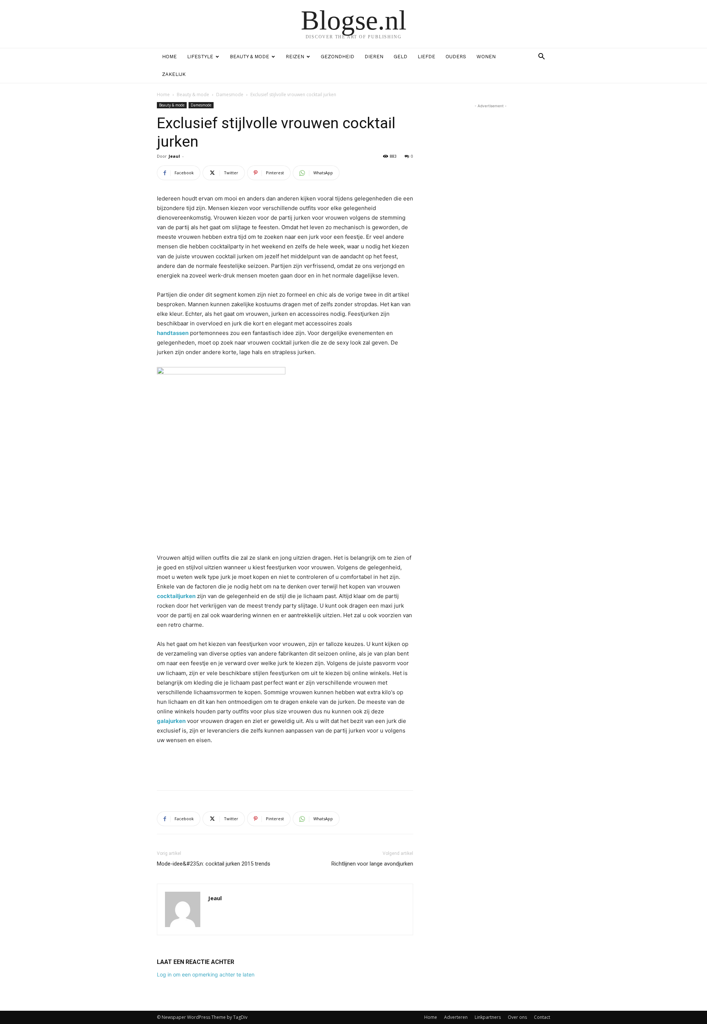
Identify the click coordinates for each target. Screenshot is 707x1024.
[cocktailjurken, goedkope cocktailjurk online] (285, 455)
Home (169, 56)
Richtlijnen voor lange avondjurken (372, 863)
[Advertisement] (285, 766)
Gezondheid (337, 56)
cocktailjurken (176, 596)
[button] (541, 57)
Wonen (486, 56)
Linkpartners (488, 1017)
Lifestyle (200, 56)
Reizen (295, 56)
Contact (542, 1017)
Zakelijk (174, 74)
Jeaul (174, 156)
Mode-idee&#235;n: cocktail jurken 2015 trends (213, 863)
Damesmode (229, 94)
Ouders (456, 56)
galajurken (171, 720)
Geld (400, 56)
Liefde (426, 56)
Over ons (517, 1017)
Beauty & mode (249, 56)
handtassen (173, 332)
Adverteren (456, 1017)
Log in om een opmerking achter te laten (205, 974)
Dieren (374, 56)
